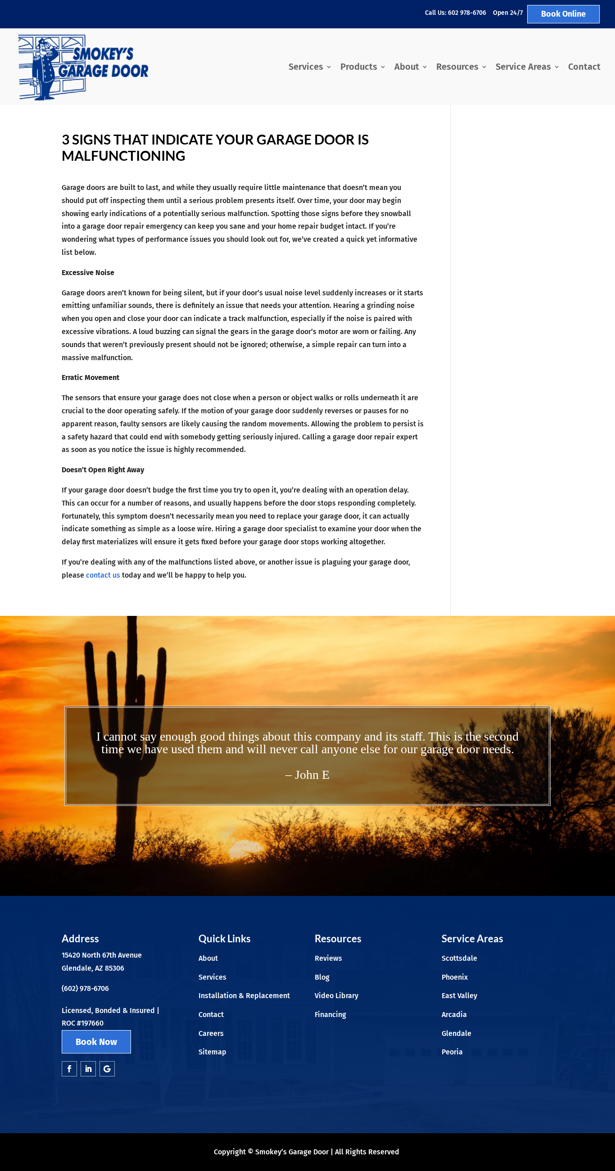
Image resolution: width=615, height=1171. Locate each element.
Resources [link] (457, 66)
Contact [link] (584, 66)
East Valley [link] (459, 995)
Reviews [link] (328, 958)
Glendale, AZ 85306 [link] (93, 968)
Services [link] (306, 66)
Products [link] (358, 66)
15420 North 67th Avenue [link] (102, 955)
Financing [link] (330, 1014)
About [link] (406, 66)
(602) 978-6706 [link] (85, 988)
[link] (81, 66)
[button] (69, 1068)
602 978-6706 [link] (467, 13)
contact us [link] (103, 575)
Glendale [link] (456, 1033)
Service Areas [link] (523, 66)
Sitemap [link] (212, 1052)
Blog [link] (322, 977)
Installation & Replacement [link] (244, 995)
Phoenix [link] (455, 977)
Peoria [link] (452, 1052)
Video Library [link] (336, 995)
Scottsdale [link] (459, 958)
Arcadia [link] (454, 1014)
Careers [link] (211, 1033)
